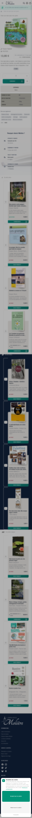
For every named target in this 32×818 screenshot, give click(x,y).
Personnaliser (16, 814)
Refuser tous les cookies (16, 807)
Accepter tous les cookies (16, 796)
